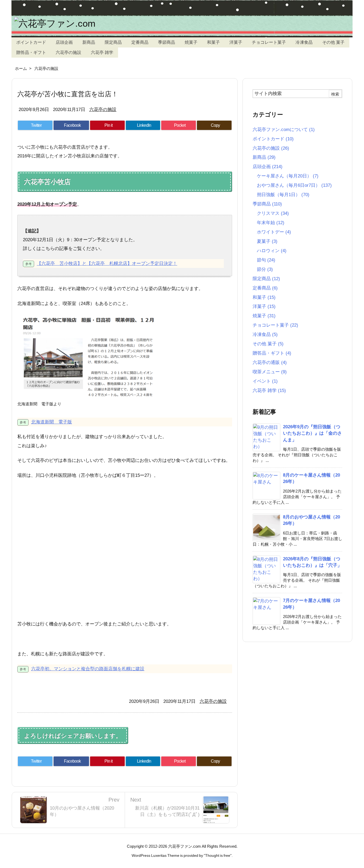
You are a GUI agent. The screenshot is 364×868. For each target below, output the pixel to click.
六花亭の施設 (46, 68)
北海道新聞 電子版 (51, 422)
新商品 (264, 157)
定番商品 (265, 288)
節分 (265, 269)
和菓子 (264, 297)
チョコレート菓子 (275, 325)
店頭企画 (267, 166)
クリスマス (273, 213)
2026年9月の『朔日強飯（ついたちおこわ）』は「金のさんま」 (312, 433)
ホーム (21, 68)
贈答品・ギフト (272, 353)
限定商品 (266, 278)
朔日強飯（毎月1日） (283, 194)
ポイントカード (273, 138)
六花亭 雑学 (269, 390)
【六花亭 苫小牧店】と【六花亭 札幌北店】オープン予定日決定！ (107, 263)
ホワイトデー (274, 232)
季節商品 (267, 204)
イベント (265, 381)
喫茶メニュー (270, 371)
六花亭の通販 (270, 362)
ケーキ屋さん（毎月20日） (287, 176)
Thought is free (217, 856)
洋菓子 (264, 306)
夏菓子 (267, 241)
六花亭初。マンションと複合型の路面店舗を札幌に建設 (87, 668)
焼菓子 (264, 315)
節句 (266, 260)
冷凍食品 (265, 334)
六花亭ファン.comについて (284, 129)
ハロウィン (271, 250)
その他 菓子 (268, 343)
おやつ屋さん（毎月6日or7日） (294, 185)
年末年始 (270, 222)
